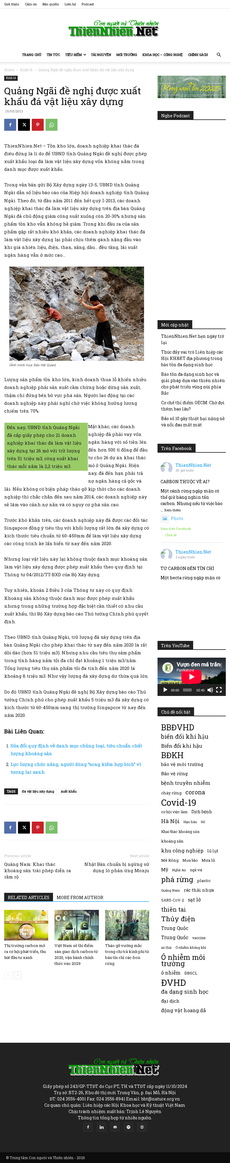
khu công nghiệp (182, 850)
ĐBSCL (190, 973)
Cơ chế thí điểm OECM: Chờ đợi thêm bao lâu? (193, 406)
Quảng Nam (170, 890)
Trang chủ (31, 54)
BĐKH (172, 755)
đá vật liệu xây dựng (38, 791)
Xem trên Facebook (176, 528)
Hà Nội (170, 821)
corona (195, 792)
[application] (192, 677)
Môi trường (126, 54)
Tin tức (53, 54)
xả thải (166, 947)
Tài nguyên (101, 54)
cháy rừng (171, 793)
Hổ (203, 822)
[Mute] (210, 690)
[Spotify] (128, 1127)
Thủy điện (178, 919)
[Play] (165, 690)
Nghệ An (179, 870)
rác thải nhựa (199, 890)
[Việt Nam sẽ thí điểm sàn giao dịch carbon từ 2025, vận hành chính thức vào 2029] (77, 925)
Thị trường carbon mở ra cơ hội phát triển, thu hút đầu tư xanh (25, 951)
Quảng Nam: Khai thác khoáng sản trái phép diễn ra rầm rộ (37, 870)
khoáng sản (172, 841)
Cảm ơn (31, 4)
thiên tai (173, 909)
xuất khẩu (69, 791)
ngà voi (196, 870)
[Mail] (115, 1127)
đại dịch (170, 1001)
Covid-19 (178, 802)
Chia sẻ (171, 535)
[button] (218, 55)
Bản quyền (51, 4)
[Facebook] (10, 125)
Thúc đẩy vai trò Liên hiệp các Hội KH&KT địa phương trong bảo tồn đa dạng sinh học (192, 358)
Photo (177, 518)
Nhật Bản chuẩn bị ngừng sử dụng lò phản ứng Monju (116, 867)
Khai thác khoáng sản (180, 831)
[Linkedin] (101, 1127)
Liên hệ (70, 4)
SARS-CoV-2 (172, 900)
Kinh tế (26, 69)
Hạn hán (190, 822)
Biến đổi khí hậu (181, 746)
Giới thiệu (11, 4)
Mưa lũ (208, 860)
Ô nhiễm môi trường (183, 960)
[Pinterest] (38, 125)
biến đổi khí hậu (184, 736)
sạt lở (194, 899)
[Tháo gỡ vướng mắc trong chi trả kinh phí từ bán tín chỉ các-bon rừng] (127, 925)
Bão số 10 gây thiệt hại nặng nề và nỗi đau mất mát (193, 422)
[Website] (142, 1127)
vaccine (198, 937)
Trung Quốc (174, 928)
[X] (24, 125)
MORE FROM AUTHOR (80, 897)
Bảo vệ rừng (174, 773)
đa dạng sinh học (184, 992)
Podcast (88, 4)
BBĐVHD (177, 727)
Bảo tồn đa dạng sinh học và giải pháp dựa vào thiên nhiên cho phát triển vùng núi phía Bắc (193, 383)
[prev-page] (8, 975)
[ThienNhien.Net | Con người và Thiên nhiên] (115, 28)
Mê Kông (169, 860)
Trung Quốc (174, 937)
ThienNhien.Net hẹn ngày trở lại (192, 339)
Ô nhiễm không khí (190, 947)
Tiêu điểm (73, 54)
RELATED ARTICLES (28, 897)
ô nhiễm (171, 972)
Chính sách (198, 54)
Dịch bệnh (201, 811)
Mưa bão (190, 860)
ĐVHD (173, 982)
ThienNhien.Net (193, 465)
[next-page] (17, 975)
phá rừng (177, 879)
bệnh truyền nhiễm (185, 783)
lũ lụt (212, 851)
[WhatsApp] (52, 125)
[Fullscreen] (219, 690)
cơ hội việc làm (174, 811)
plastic (204, 880)
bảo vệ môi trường (182, 764)
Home (9, 69)
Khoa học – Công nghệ (163, 54)
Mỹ (164, 869)
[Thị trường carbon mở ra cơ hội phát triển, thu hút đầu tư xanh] (26, 925)
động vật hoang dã (183, 1010)
